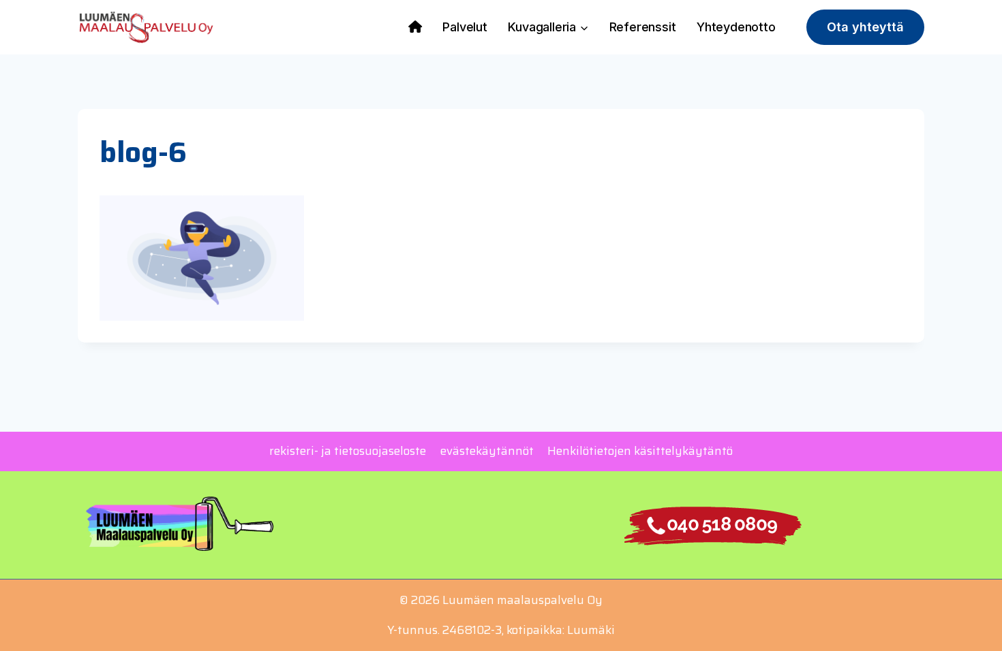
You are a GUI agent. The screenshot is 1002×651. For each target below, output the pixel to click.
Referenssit (642, 27)
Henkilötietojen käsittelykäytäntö (640, 451)
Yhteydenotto (736, 27)
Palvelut (464, 27)
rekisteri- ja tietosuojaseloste (347, 451)
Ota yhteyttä (865, 27)
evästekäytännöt (487, 451)
